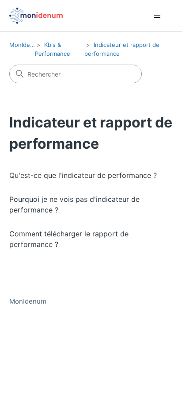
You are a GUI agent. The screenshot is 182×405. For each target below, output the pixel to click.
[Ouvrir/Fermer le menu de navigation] (157, 16)
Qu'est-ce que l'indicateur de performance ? (83, 175)
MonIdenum (25, 44)
